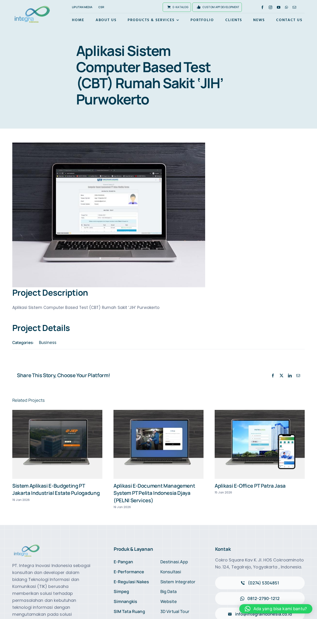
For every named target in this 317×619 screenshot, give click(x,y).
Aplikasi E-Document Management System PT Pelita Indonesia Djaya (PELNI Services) (154, 493)
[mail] (294, 7)
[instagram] (270, 7)
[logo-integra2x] (32, 6)
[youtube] (278, 7)
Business (47, 342)
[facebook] (262, 7)
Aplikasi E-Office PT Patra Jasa (250, 485)
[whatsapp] (286, 7)
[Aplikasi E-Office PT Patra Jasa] (260, 444)
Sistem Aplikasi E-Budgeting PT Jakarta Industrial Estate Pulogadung (56, 489)
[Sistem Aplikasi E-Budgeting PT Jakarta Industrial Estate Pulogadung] (57, 444)
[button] (275, 608)
